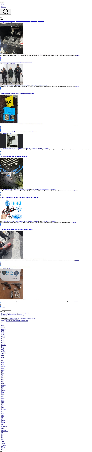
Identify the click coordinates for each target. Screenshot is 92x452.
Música (2, 419)
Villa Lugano (54, 189)
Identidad (2, 407)
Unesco (2, 446)
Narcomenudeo (3, 420)
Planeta (2, 429)
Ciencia (2, 371)
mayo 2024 (2, 331)
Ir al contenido (2, 1)
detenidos (44, 189)
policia (47, 189)
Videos (2, 448)
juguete (47, 221)
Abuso (2, 360)
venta (42, 123)
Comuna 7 (2, 381)
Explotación (2, 401)
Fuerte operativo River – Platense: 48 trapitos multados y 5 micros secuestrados (11, 314)
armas (27, 123)
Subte (2, 439)
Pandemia (2, 425)
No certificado (49, 221)
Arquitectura (3, 366)
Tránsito (2, 444)
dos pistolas (43, 85)
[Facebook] (46, 56)
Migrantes (2, 416)
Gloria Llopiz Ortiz (10, 22)
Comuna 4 (2, 379)
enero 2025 (2, 328)
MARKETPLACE (37, 123)
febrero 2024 (3, 333)
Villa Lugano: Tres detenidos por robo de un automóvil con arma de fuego (13, 156)
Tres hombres (51, 189)
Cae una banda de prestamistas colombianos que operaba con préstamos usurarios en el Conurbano (18, 131)
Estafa (2, 397)
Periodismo (2, 428)
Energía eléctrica (3, 395)
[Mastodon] (46, 58)
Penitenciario (3, 427)
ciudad (42, 189)
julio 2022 (2, 346)
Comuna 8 (11, 85)
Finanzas (2, 402)
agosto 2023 (3, 337)
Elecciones (2, 394)
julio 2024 (2, 330)
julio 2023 (2, 338)
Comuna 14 (2, 376)
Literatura (2, 412)
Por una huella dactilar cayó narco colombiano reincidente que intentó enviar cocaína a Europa (13, 315)
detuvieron (35, 85)
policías (40, 123)
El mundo (2, 393)
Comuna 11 (2, 374)
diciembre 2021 (3, 351)
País (2, 424)
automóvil (38, 189)
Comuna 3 (2, 378)
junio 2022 (2, 347)
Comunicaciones (3, 384)
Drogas (2, 391)
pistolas (55, 221)
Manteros (2, 414)
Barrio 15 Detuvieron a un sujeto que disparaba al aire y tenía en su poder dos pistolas (16, 62)
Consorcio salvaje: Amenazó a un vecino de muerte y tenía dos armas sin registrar (15, 266)
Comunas (2, 383)
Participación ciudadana (4, 426)
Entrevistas (2, 6)
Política (2, 432)
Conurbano (36, 148)
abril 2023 (2, 340)
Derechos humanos (3, 390)
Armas (7, 85)
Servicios (2, 438)
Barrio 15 (33, 85)
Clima (2, 372)
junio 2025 (2, 324)
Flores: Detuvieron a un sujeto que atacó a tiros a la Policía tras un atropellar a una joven (16, 229)
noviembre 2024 (3, 329)
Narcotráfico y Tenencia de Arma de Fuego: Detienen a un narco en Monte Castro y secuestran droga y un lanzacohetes (22, 21)
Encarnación (2, 320)
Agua (2, 361)
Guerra (2, 405)
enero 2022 (2, 350)
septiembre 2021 (3, 353)
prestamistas (41, 148)
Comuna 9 (2, 382)
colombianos (33, 148)
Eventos (2, 399)
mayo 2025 (2, 325)
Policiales (24, 85)
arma (42, 221)
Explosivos (2, 400)
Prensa (2, 433)
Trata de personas (3, 445)
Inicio (2, 3)
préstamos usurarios (45, 148)
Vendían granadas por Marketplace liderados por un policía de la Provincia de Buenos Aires (17, 93)
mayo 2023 (2, 339)
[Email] (46, 59)
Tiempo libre (3, 442)
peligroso (53, 221)
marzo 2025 (2, 326)
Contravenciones (12, 221)
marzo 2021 (2, 357)
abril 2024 (2, 332)
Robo (48, 189)
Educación (2, 392)
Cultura (2, 5)
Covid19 (2, 387)
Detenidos (14, 85)
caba (40, 189)
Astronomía (2, 367)
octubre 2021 (3, 352)
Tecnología (2, 440)
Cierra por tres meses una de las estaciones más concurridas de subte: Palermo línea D (17, 321)
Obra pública (3, 422)
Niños (2, 421)
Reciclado (2, 434)
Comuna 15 (2, 377)
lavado (39, 148)
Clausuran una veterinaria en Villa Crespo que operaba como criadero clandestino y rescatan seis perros (22, 318)
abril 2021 (2, 356)
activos (27, 148)
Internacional (3, 408)
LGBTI (2, 411)
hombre (46, 85)
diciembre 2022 (3, 343)
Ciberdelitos (2, 370)
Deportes (2, 389)
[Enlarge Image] (23, 258)
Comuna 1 (2, 373)
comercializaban (30, 123)
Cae (30, 148)
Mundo (2, 418)
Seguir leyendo (77, 55)
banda (29, 148)
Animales (2, 364)
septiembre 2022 (3, 345)
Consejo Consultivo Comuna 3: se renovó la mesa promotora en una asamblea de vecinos (16, 320)
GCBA (13, 189)
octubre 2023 (3, 336)
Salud (2, 437)
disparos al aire (39, 85)
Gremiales (2, 404)
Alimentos (2, 362)
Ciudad (9, 85)
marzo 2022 (2, 349)
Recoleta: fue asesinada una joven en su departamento (11, 319)
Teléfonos (2, 441)
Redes (2, 435)
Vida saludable (3, 447)
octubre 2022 (3, 344)
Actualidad (2, 4)
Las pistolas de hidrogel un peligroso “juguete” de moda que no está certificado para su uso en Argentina (19, 197)
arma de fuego (35, 189)
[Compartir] (46, 60)
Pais (17, 221)
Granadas (33, 123)
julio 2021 (2, 354)
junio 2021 (2, 355)
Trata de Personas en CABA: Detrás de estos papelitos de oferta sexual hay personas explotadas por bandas (15, 313)
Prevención (34, 221)
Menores (18, 189)
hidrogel (44, 221)
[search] (5, 12)
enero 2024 (2, 334)
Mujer (2, 417)
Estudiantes (2, 398)
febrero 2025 (3, 327)
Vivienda (2, 449)
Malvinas (2, 413)
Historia (2, 406)
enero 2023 (2, 342)
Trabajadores (3, 443)
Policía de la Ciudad (20, 85)
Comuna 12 (2, 375)
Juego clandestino (3, 409)
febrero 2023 (3, 341)
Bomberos (2, 368)
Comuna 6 (2, 380)
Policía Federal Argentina (26, 221)
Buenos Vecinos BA (3, 7)
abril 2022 (2, 348)
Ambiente (2, 363)
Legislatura (2, 410)
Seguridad (27, 85)
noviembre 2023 (3, 335)
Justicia (17, 85)
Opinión (2, 423)
